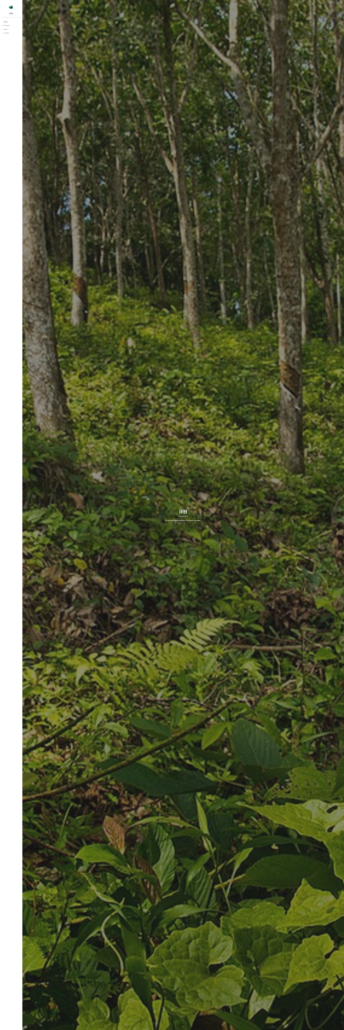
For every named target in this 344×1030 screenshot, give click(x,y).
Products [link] (7, 25)
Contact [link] (6, 33)
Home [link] (6, 22)
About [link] (6, 29)
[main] (183, 512)
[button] (342, 2)
